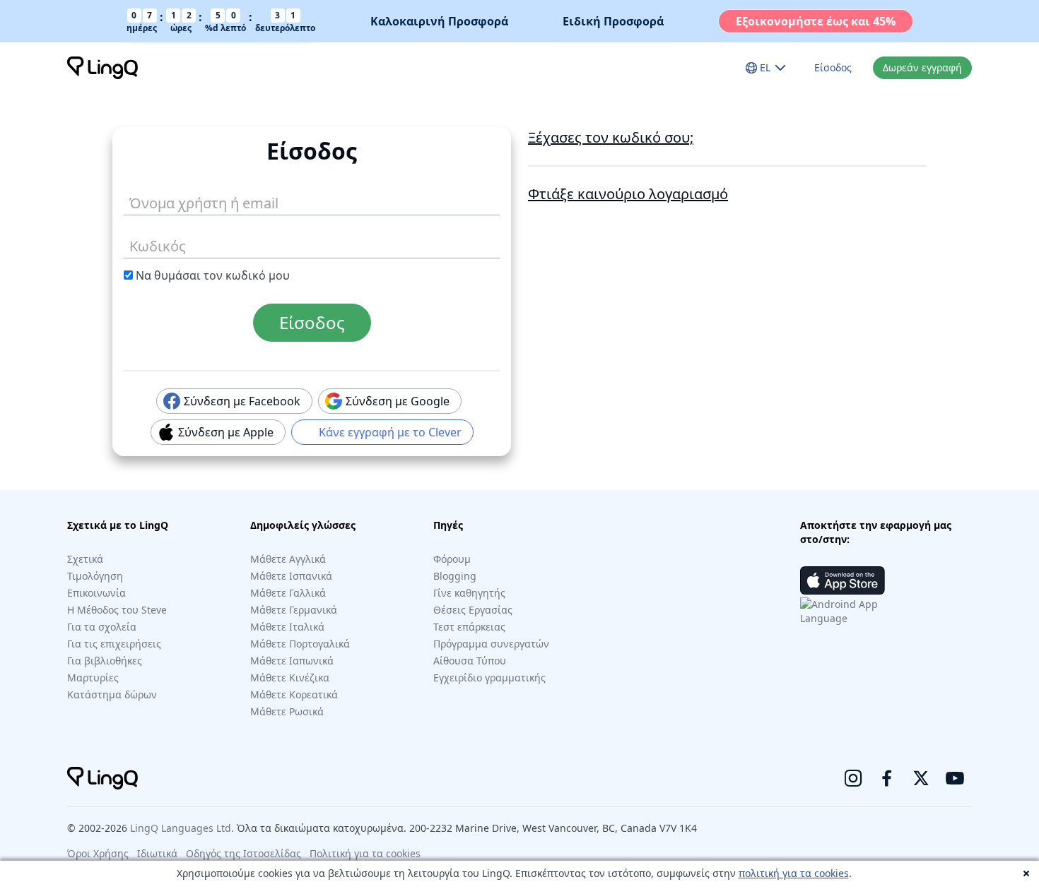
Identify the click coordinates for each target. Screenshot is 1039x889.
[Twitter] (921, 778)
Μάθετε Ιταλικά (287, 626)
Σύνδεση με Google (393, 401)
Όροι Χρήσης (98, 853)
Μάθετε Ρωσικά (287, 711)
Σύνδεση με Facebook (237, 401)
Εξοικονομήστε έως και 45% (816, 21)
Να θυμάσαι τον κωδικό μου (211, 275)
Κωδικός (148, 243)
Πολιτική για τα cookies (365, 853)
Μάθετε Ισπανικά (291, 576)
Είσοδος (833, 67)
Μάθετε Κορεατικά (294, 694)
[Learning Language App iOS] (842, 580)
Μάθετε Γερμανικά (293, 609)
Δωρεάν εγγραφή (922, 67)
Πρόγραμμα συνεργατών (491, 643)
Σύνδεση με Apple (222, 432)
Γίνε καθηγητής (469, 592)
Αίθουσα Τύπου (469, 660)
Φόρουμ (452, 559)
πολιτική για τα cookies (794, 873)
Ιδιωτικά (157, 853)
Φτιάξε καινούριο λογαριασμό (628, 193)
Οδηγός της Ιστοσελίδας (243, 853)
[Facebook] (887, 778)
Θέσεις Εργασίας (472, 609)
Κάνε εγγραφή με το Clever (386, 432)
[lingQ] (102, 67)
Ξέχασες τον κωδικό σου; (610, 137)
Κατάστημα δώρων (112, 694)
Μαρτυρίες (93, 677)
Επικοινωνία (96, 592)
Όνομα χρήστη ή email (188, 200)
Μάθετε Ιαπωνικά (292, 660)
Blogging (454, 576)
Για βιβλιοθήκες (104, 660)
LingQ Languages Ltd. (182, 828)
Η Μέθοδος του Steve (117, 609)
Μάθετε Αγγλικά (288, 559)
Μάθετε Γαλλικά (288, 592)
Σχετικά (85, 559)
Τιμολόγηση (95, 576)
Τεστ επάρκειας (469, 626)
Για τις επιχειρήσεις (114, 643)
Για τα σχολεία (101, 626)
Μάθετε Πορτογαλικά (300, 643)
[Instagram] (853, 778)
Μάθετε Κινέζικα (289, 677)
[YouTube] (955, 778)
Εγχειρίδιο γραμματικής (489, 677)
